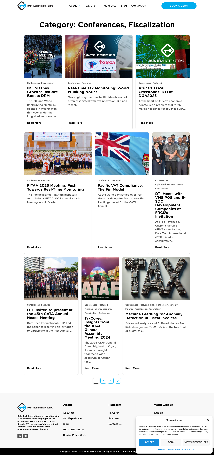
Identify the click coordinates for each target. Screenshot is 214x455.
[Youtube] (25, 436)
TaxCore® (113, 413)
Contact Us (115, 424)
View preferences (196, 442)
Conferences (33, 83)
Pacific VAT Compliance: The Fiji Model (120, 187)
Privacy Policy (174, 449)
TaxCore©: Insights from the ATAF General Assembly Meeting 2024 (97, 328)
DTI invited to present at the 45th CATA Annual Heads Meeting (49, 314)
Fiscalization (47, 83)
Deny (171, 442)
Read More (34, 123)
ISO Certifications (73, 429)
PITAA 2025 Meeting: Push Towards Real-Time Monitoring (56, 187)
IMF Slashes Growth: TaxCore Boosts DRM (42, 92)
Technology (104, 313)
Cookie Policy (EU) (74, 435)
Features (113, 418)
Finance (129, 309)
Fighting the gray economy (169, 185)
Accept (149, 442)
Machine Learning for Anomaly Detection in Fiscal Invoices (154, 316)
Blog (66, 424)
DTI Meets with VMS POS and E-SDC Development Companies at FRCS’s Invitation (170, 205)
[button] (208, 420)
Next (118, 381)
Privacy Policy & (130, 452)
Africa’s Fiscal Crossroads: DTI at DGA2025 (156, 92)
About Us (68, 413)
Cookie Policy (161, 449)
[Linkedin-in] (19, 436)
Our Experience (72, 418)
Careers (158, 413)
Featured (86, 83)
